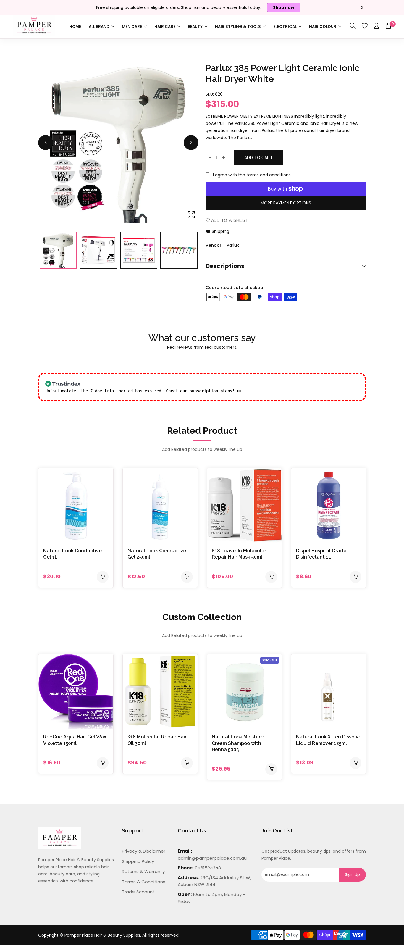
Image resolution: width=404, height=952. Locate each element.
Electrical (285, 26)
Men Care (132, 26)
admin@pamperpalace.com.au (212, 858)
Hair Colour (323, 26)
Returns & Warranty (143, 871)
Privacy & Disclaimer (143, 851)
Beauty (195, 26)
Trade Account (138, 892)
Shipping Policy (138, 861)
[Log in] (376, 26)
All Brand (99, 26)
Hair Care (165, 26)
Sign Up (352, 874)
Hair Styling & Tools (238, 26)
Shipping (220, 231)
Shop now (283, 7)
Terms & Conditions (143, 882)
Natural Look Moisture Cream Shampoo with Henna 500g (238, 743)
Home (75, 26)
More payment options (286, 203)
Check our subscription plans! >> (204, 390)
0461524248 (208, 868)
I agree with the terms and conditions (252, 175)
